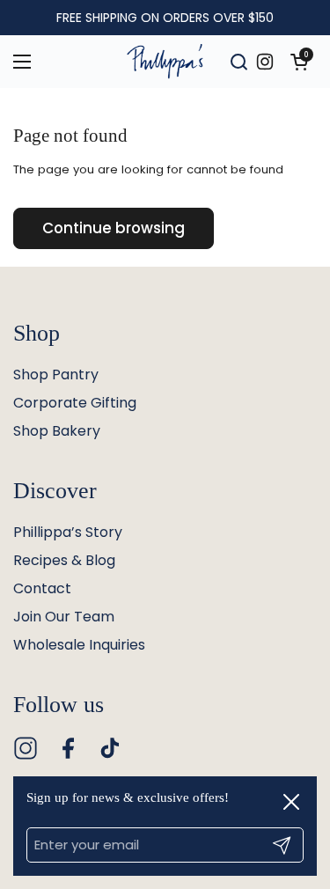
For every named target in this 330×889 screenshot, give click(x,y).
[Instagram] (25, 748)
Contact (42, 588)
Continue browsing (113, 228)
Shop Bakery (56, 431)
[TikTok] (110, 748)
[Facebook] (67, 748)
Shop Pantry (56, 374)
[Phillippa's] (165, 61)
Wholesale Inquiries (79, 645)
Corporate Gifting (74, 403)
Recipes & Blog (64, 560)
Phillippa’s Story (67, 532)
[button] (299, 61)
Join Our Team (63, 616)
